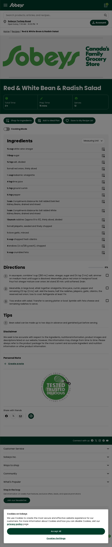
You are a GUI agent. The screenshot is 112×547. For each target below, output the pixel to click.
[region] (56, 526)
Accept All (56, 531)
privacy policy (15, 524)
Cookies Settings (56, 538)
